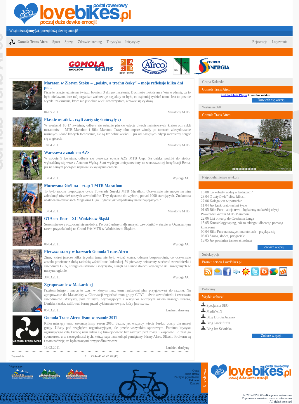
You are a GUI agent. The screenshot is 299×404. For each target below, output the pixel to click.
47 (108, 356)
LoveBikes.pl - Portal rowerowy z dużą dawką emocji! (72, 13)
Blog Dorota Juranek (220, 317)
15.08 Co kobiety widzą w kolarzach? (227, 192)
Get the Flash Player (234, 95)
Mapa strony (192, 373)
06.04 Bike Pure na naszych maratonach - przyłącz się (238, 232)
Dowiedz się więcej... (272, 100)
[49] (116, 356)
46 (104, 356)
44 (96, 356)
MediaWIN (214, 311)
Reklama (194, 380)
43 (92, 356)
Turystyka (114, 42)
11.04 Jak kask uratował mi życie (224, 205)
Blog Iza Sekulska (219, 329)
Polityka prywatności (186, 377)
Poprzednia (17, 356)
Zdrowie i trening (90, 42)
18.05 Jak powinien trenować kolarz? (226, 240)
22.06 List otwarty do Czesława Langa (227, 218)
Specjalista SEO (217, 306)
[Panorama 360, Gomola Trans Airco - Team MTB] (245, 169)
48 (112, 356)
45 (100, 356)
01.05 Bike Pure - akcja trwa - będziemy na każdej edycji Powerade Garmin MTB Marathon (240, 212)
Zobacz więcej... (275, 247)
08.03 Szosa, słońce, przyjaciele (223, 236)
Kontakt (194, 383)
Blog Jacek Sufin (218, 323)
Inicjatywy (132, 42)
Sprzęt (69, 42)
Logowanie (279, 42)
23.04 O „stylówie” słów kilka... (223, 197)
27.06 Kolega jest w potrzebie (221, 201)
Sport (56, 42)
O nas (195, 370)
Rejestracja (259, 42)
